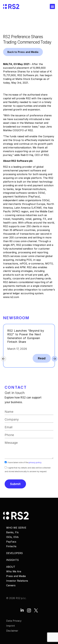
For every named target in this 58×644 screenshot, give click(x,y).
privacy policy (35, 462)
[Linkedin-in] (22, 610)
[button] (52, 6)
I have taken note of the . (24, 462)
